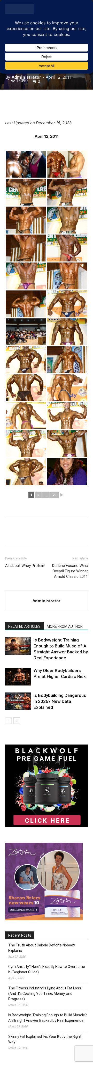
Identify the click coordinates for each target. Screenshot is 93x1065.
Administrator (26, 77)
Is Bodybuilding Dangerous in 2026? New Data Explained (60, 701)
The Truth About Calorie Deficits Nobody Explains (41, 948)
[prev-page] (8, 720)
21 (54, 495)
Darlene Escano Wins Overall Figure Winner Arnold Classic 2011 (70, 571)
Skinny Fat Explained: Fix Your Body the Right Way (44, 1039)
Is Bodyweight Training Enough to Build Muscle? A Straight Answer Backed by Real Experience (47, 1018)
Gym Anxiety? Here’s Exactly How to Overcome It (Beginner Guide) (46, 969)
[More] (63, 107)
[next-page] (16, 720)
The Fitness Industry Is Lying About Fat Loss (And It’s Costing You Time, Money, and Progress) (44, 993)
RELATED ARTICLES (24, 626)
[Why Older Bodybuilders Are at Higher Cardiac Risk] (18, 676)
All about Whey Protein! (25, 565)
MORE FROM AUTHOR (65, 626)
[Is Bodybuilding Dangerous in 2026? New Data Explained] (18, 701)
